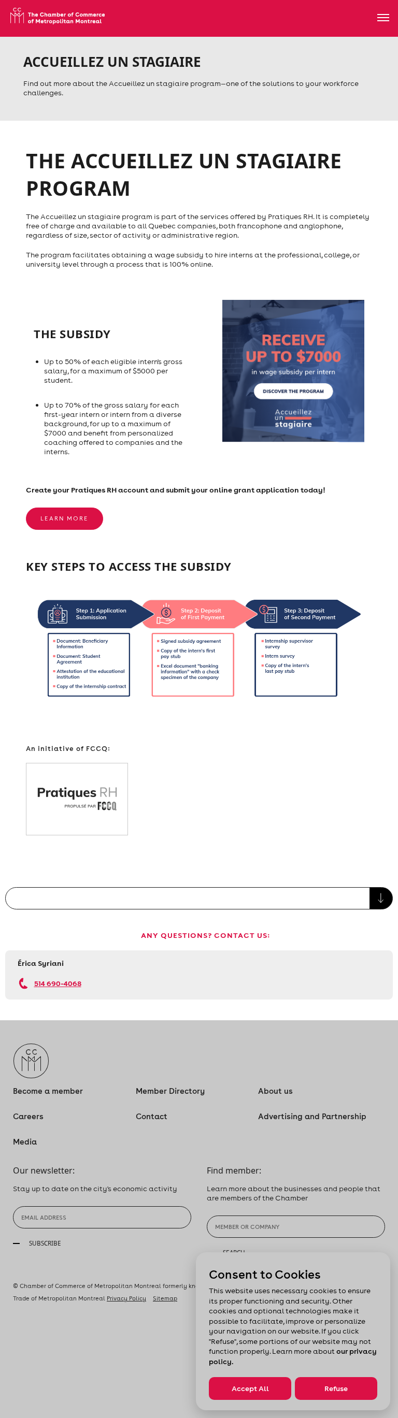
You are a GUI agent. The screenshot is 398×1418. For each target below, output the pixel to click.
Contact (151, 1116)
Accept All (250, 1388)
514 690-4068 (57, 983)
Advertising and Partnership (312, 1116)
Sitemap (165, 1298)
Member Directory (170, 1091)
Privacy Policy (126, 1298)
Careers (28, 1116)
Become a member (48, 1091)
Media (25, 1142)
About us (275, 1091)
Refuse (336, 1388)
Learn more (64, 518)
